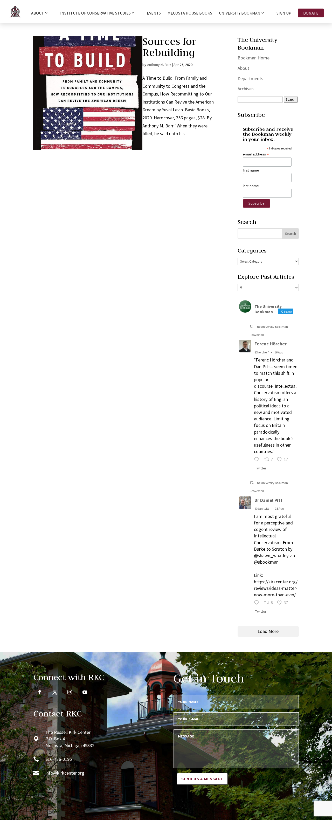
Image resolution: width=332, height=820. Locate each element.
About (243, 68)
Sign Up (283, 13)
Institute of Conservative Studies (95, 13)
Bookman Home (253, 58)
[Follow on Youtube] (84, 692)
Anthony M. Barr (159, 64)
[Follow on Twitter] (54, 692)
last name (251, 186)
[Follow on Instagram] (69, 692)
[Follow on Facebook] (39, 692)
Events (154, 13)
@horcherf (261, 352)
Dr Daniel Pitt (268, 500)
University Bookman (239, 13)
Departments (250, 78)
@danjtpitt (261, 508)
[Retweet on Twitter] (251, 326)
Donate (311, 13)
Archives (246, 89)
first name (251, 170)
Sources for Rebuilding (169, 47)
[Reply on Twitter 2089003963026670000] (258, 603)
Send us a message (202, 778)
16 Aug (278, 352)
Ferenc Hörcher (270, 344)
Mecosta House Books (190, 13)
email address (256, 154)
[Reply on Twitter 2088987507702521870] (258, 459)
